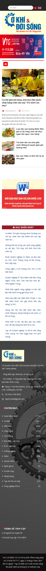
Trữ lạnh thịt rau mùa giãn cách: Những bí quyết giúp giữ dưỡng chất (29, 145)
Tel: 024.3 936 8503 (13, 394)
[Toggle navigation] (5, 64)
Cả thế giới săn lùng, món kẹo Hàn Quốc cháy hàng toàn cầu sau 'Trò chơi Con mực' (21, 103)
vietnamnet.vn (10, 111)
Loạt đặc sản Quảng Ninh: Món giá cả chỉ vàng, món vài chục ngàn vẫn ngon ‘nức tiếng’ (30, 131)
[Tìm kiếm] (31, 8)
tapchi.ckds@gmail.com (14, 399)
